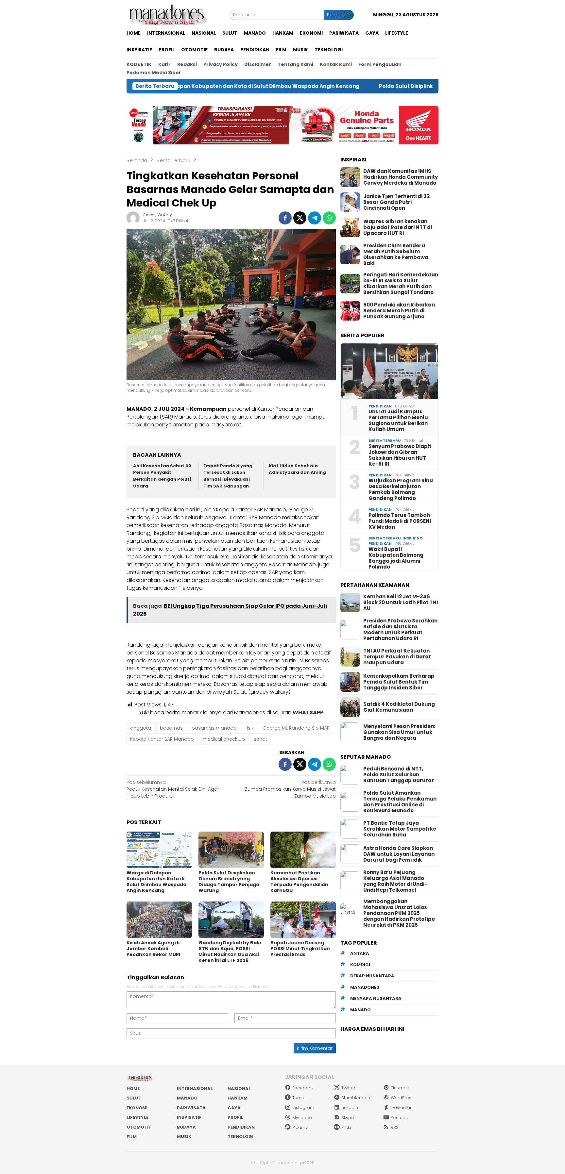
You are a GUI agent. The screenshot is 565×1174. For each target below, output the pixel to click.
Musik (184, 1136)
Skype (347, 1118)
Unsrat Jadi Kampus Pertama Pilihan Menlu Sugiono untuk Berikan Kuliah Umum (398, 420)
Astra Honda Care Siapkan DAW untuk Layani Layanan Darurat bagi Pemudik (399, 854)
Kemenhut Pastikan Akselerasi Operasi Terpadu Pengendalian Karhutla (299, 881)
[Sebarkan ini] (285, 217)
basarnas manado (214, 728)
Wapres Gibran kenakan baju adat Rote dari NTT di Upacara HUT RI (397, 227)
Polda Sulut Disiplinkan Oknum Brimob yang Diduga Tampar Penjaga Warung (389, 86)
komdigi (360, 965)
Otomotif (139, 1127)
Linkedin (349, 1107)
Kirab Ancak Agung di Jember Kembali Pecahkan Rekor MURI (153, 948)
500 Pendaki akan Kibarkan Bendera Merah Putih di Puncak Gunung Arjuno (399, 311)
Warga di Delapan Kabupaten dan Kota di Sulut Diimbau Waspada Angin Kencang (156, 881)
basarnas (171, 728)
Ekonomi (137, 1108)
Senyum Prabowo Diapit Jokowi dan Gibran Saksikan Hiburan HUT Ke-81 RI (399, 455)
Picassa (300, 1127)
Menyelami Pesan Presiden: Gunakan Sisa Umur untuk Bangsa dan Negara (399, 732)
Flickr (346, 1127)
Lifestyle (137, 1117)
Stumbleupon (355, 1098)
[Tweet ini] (299, 217)
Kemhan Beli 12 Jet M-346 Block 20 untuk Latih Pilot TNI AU (400, 602)
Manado (187, 1098)
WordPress (402, 1098)
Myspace (302, 1118)
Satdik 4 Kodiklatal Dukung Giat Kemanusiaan (399, 707)
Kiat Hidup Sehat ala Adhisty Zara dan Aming (297, 469)
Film (132, 1136)
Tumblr (299, 1098)
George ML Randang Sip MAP (296, 728)
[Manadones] (167, 14)
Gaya (234, 1108)
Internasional (195, 1088)
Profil (235, 1117)
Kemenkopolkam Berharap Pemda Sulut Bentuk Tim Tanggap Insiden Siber (399, 682)
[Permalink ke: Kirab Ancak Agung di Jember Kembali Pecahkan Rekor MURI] (159, 919)
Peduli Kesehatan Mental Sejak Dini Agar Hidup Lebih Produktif (173, 789)
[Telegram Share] (314, 217)
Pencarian (339, 14)
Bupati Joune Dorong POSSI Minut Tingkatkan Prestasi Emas (300, 948)
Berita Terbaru (384, 440)
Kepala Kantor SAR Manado (162, 739)
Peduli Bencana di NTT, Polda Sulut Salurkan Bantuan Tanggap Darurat (398, 775)
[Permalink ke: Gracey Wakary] (133, 217)
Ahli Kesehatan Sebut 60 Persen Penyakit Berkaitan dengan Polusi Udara (162, 476)
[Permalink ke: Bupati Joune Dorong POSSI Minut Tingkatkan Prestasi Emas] (303, 919)
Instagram (303, 1107)
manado (360, 1010)
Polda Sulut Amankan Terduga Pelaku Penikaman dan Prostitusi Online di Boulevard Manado (400, 802)
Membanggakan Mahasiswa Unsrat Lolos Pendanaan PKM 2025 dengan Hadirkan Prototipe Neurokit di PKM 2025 (399, 913)
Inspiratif (189, 1117)
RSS (395, 1127)
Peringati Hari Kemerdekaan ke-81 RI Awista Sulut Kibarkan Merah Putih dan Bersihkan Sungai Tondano (400, 283)
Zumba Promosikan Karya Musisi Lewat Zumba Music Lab (290, 789)
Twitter (348, 1088)
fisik (250, 728)
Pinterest (400, 1088)
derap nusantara (372, 976)
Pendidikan (380, 406)
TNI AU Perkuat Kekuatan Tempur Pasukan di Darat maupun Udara (397, 657)
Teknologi (240, 1136)
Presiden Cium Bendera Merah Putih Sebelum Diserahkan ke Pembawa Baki (395, 254)
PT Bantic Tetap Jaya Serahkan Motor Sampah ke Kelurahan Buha (399, 829)
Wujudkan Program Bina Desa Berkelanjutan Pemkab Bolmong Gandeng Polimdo (400, 489)
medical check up (224, 739)
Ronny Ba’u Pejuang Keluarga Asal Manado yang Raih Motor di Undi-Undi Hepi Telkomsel (395, 881)
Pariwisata (191, 1108)
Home (133, 1088)
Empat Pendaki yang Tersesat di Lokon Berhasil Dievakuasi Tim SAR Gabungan (227, 476)
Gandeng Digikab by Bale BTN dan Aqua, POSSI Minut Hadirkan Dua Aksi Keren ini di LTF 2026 (229, 951)
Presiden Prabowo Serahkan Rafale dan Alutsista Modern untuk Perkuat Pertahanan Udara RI (400, 629)
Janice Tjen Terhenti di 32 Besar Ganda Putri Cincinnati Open (396, 202)
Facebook (303, 1088)
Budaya (186, 1127)
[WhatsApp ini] (329, 217)
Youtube (399, 1118)
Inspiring (412, 538)
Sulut (134, 1098)
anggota (140, 728)
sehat (260, 739)
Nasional (239, 1088)
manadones (364, 987)
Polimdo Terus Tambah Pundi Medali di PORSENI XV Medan (399, 521)
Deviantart (402, 1107)
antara (359, 954)
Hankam (238, 1098)
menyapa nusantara (376, 999)
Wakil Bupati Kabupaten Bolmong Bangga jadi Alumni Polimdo (395, 558)
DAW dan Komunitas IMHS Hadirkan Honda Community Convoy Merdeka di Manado (400, 177)
